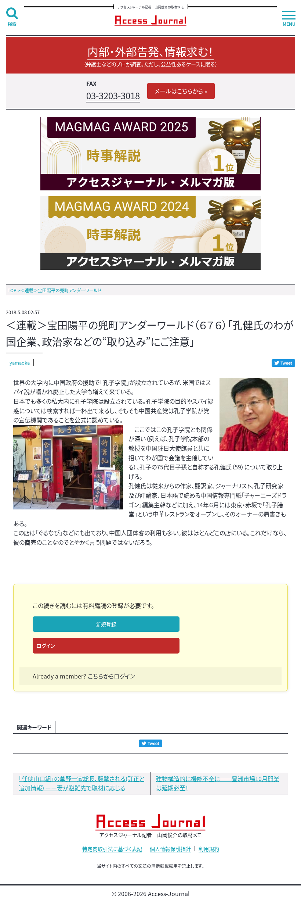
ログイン (45, 645)
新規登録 (106, 624)
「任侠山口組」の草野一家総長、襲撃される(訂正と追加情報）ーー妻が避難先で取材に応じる (81, 783)
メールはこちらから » (181, 90)
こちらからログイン (111, 676)
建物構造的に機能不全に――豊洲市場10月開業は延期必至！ (217, 783)
